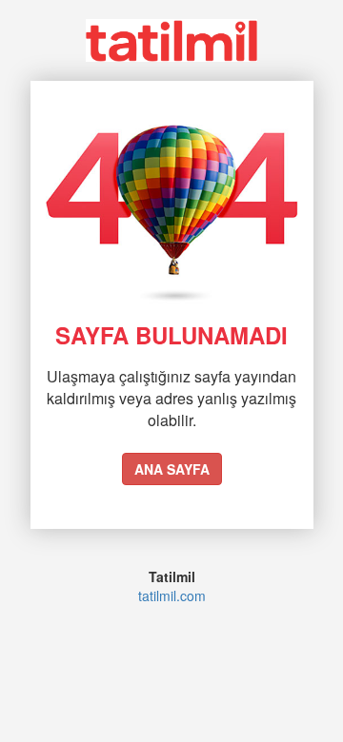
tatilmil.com (172, 595)
